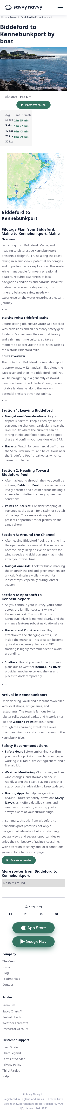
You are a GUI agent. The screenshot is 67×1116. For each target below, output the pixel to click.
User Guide (10, 1047)
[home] (28, 7)
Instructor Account (15, 1029)
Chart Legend (11, 1053)
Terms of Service (13, 1059)
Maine (13, 17)
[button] (60, 7)
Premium (8, 1005)
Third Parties (11, 1070)
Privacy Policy (11, 1064)
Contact (7, 984)
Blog (5, 973)
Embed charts (11, 1017)
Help (5, 1076)
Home (4, 17)
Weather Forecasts (15, 1023)
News (6, 967)
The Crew (8, 961)
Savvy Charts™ (12, 1011)
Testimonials (11, 978)
